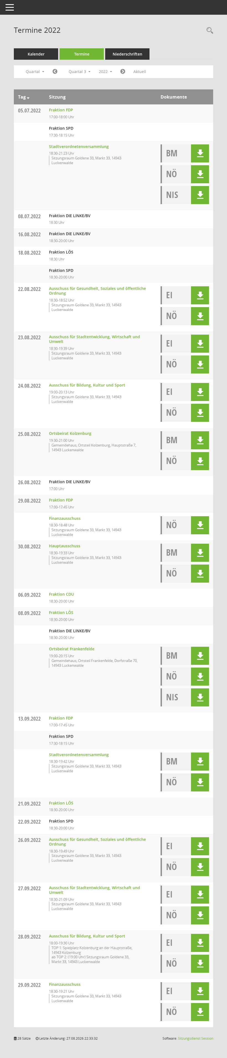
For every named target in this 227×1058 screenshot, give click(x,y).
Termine (81, 54)
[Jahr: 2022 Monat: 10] (122, 72)
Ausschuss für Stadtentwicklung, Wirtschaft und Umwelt (94, 339)
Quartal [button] (33, 71)
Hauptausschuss (64, 545)
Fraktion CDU (61, 594)
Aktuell (139, 71)
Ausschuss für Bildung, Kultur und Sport (87, 385)
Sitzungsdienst (195, 1038)
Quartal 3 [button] (78, 71)
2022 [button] (104, 71)
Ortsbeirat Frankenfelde (71, 648)
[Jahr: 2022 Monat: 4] (54, 72)
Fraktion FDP (61, 109)
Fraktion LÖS (61, 612)
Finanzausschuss (65, 518)
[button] (200, 153)
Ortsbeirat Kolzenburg (70, 433)
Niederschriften (127, 54)
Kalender (36, 54)
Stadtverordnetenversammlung (79, 146)
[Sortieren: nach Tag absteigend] (28, 97)
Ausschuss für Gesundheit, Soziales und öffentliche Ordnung (97, 291)
